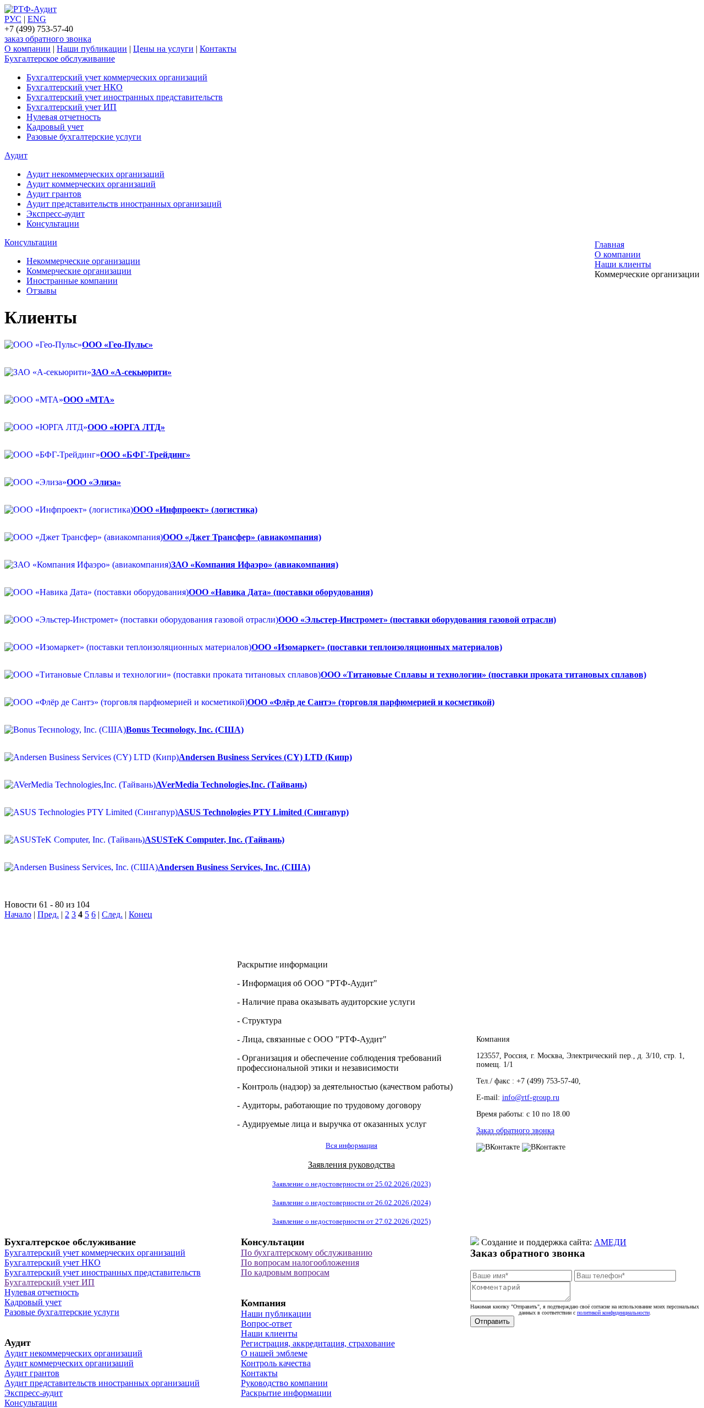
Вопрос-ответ (266, 1323)
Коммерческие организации (78, 271)
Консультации (52, 223)
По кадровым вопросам (285, 1272)
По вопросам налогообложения (300, 1262)
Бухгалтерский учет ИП (71, 107)
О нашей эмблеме (274, 1353)
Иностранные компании (72, 280)
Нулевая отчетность (63, 117)
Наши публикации (92, 48)
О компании (27, 48)
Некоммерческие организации (83, 261)
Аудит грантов (53, 194)
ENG (37, 19)
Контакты (218, 48)
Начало (17, 914)
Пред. (48, 914)
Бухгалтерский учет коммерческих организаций (116, 77)
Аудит (16, 155)
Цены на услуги (163, 48)
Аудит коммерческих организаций (91, 184)
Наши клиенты (269, 1333)
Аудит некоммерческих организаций (95, 174)
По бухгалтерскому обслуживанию (306, 1252)
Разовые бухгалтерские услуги (83, 136)
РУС (12, 19)
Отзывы (41, 290)
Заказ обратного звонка (515, 1130)
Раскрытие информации (286, 1393)
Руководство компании (284, 1383)
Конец (140, 914)
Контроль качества (276, 1363)
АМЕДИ (610, 1242)
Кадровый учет (55, 126)
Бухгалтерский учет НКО (74, 87)
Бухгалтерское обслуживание (59, 58)
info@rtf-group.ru (530, 1097)
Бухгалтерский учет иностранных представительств (124, 97)
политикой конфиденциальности (613, 1313)
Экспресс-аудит (55, 213)
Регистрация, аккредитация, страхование (318, 1343)
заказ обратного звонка (47, 38)
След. (112, 914)
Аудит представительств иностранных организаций (124, 203)
